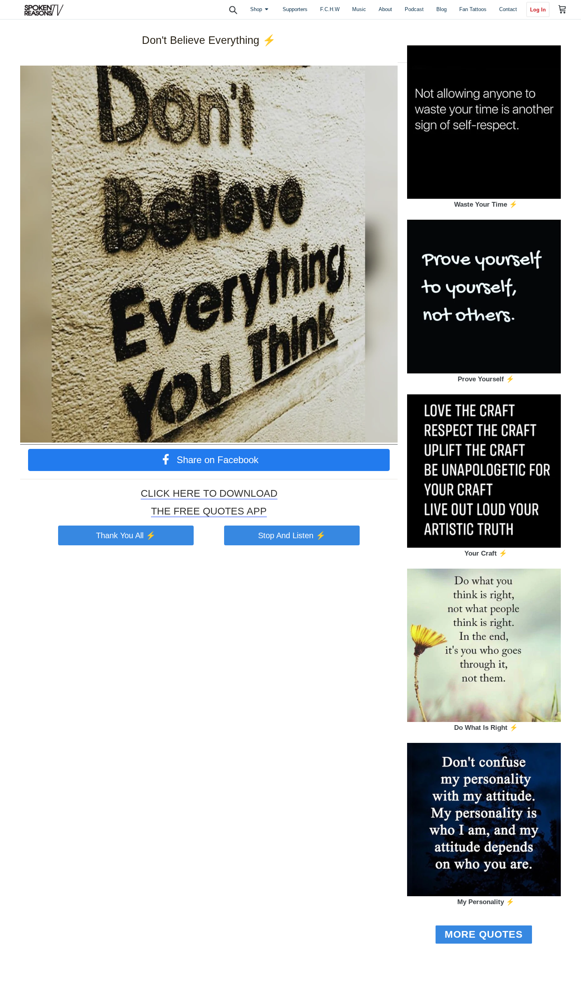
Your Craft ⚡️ (485, 553)
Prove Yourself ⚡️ (486, 379)
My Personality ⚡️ (485, 902)
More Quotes (484, 934)
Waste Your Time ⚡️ (485, 204)
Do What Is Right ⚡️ (486, 727)
